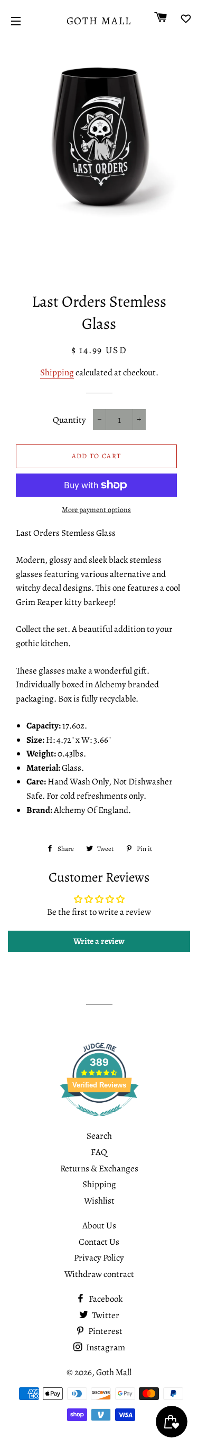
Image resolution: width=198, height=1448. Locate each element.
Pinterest (104, 1331)
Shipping (57, 372)
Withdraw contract (99, 1274)
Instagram (104, 1347)
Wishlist (99, 1201)
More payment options (96, 510)
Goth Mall (99, 21)
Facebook (104, 1299)
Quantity (69, 420)
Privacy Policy (99, 1258)
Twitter (104, 1315)
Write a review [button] (99, 941)
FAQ (99, 1152)
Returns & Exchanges (99, 1168)
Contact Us (99, 1242)
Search (99, 1136)
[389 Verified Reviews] (99, 1121)
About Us (99, 1225)
